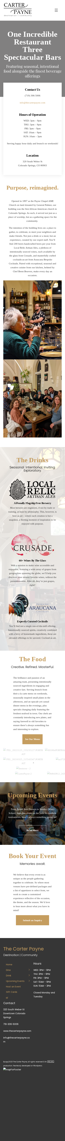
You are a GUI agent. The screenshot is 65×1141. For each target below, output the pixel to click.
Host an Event (13, 986)
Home (9, 964)
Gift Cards (11, 992)
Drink (8, 975)
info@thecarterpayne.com (32, 102)
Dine (8, 970)
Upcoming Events (15, 981)
